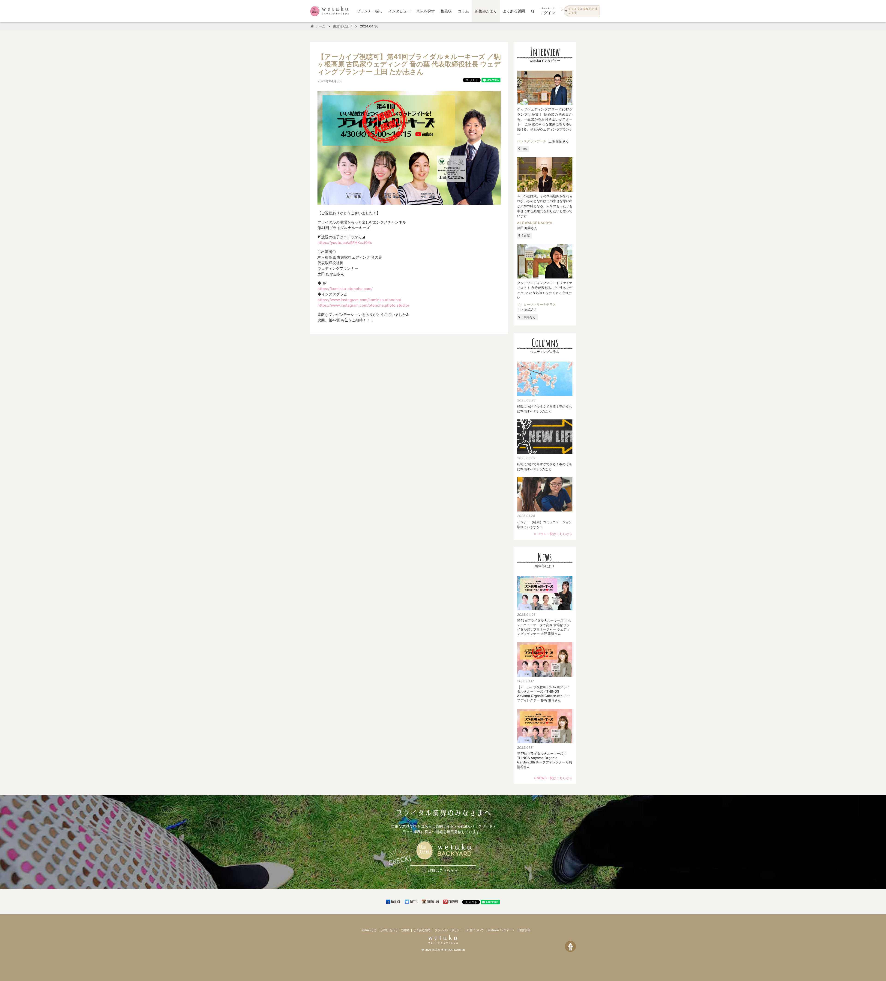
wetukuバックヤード (501, 930)
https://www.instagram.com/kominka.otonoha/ (359, 299)
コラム (463, 11)
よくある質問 (514, 11)
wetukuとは (369, 930)
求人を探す (425, 11)
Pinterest (453, 901)
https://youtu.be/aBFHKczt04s (344, 242)
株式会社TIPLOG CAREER (448, 949)
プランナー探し (370, 11)
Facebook (395, 901)
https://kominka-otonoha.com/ (345, 288)
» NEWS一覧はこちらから (553, 778)
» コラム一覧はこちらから (553, 534)
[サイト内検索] (532, 11)
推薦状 (446, 11)
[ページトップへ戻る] (570, 946)
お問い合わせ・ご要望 (395, 930)
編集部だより (486, 11)
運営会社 (524, 930)
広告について (475, 930)
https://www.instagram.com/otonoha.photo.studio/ (363, 305)
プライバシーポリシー (448, 930)
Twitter (413, 901)
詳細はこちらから (443, 870)
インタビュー (399, 11)
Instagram (433, 901)
